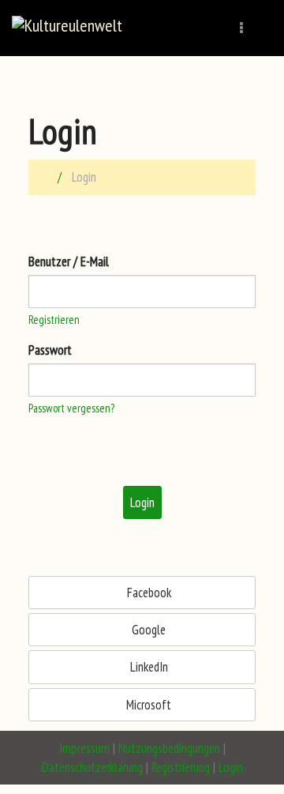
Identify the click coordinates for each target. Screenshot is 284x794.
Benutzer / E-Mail (68, 261)
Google (147, 629)
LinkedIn (147, 666)
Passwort (50, 350)
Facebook (147, 592)
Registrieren (54, 319)
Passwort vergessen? (71, 408)
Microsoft (147, 704)
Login (142, 502)
